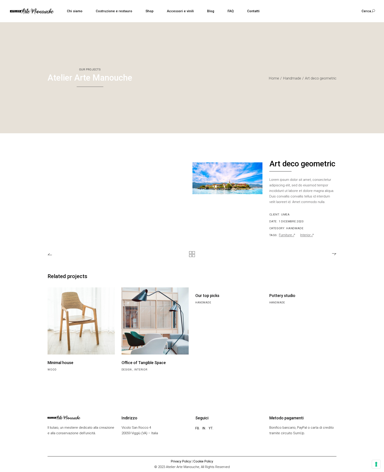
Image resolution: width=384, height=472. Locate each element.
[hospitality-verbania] (227, 178)
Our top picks (207, 295)
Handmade (294, 228)
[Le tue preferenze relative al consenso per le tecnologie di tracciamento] (376, 464)
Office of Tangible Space (144, 362)
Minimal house (60, 362)
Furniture (285, 235)
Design (127, 369)
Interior (305, 235)
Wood (52, 369)
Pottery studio (282, 295)
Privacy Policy (181, 461)
